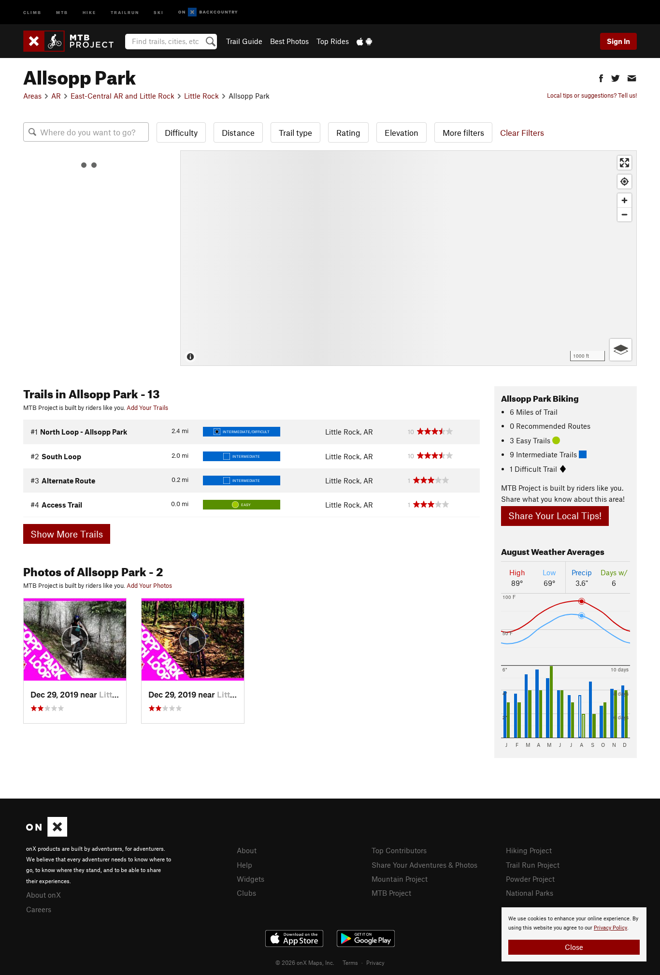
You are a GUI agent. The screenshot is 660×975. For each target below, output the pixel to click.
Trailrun (125, 12)
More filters (463, 132)
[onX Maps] (46, 833)
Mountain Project (400, 878)
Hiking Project (529, 850)
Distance (238, 132)
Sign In (618, 41)
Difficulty (181, 132)
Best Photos (289, 41)
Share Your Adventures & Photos (424, 864)
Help (244, 864)
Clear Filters (522, 132)
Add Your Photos (149, 585)
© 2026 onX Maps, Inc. (304, 962)
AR (56, 95)
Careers (38, 909)
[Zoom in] (624, 200)
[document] (574, 934)
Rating (348, 132)
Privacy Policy (610, 928)
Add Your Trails (147, 407)
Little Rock (201, 95)
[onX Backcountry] (208, 12)
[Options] (620, 350)
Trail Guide (244, 41)
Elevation (401, 132)
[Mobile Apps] (364, 41)
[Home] (73, 41)
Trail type (295, 132)
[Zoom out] (624, 214)
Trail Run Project (533, 864)
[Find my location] (624, 182)
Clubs (246, 892)
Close (574, 947)
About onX (43, 894)
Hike (89, 12)
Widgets (250, 878)
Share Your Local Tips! (555, 515)
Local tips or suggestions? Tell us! (592, 95)
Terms (350, 962)
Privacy (375, 962)
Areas (32, 95)
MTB (62, 12)
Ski (159, 12)
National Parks (529, 892)
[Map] (408, 258)
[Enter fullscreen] (624, 163)
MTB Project (391, 892)
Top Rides (332, 41)
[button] (601, 77)
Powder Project (530, 878)
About (247, 850)
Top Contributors (399, 850)
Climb (32, 12)
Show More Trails (66, 533)
